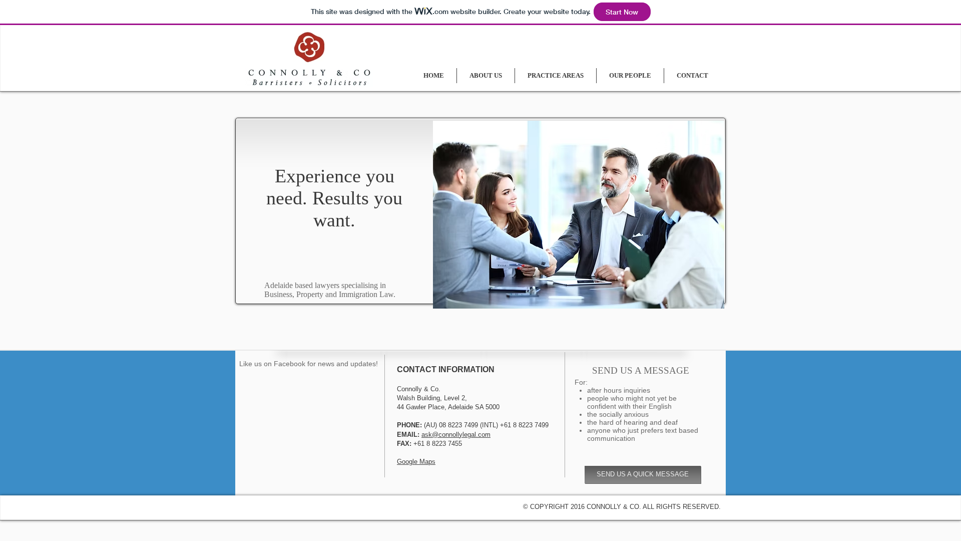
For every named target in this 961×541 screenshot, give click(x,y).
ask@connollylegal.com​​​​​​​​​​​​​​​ (456, 434)
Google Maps (416, 461)
